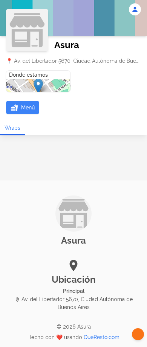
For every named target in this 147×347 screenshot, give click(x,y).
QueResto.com (101, 337)
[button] (22, 107)
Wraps (12, 128)
